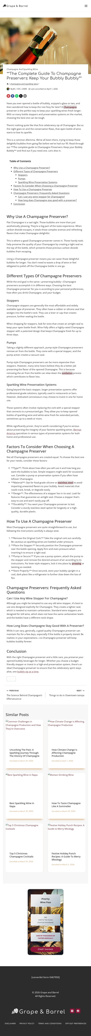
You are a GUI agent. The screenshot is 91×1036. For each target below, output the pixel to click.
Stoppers (22, 174)
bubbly (11, 679)
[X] (21, 96)
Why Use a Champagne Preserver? (32, 167)
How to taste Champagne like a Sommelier (66, 805)
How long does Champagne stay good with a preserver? (47, 200)
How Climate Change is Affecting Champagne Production (64, 752)
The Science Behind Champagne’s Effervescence (24, 694)
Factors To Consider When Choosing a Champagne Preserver (46, 185)
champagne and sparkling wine (22, 69)
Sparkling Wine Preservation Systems (37, 182)
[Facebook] (12, 96)
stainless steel (65, 482)
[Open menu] (86, 6)
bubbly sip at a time (28, 671)
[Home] (8, 84)
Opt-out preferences (75, 1023)
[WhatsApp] (16, 96)
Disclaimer (10, 1023)
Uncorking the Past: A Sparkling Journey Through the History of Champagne (24, 752)
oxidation (67, 373)
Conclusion (19, 203)
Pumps (21, 178)
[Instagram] (72, 1011)
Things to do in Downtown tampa (66, 693)
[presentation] (24, 732)
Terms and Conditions (49, 1023)
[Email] (25, 96)
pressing (76, 563)
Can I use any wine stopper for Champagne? (41, 196)
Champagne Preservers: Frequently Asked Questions (41, 193)
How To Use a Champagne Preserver (33, 189)
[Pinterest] (8, 96)
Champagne (70, 107)
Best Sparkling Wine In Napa (21, 805)
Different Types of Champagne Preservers (36, 171)
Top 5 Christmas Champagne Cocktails (21, 855)
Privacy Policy (27, 1023)
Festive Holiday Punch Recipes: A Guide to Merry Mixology (66, 856)
